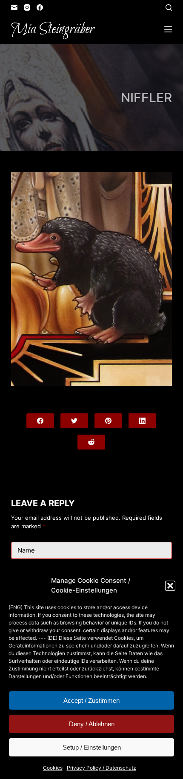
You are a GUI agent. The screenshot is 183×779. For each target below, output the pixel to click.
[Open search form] (169, 7)
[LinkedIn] (142, 420)
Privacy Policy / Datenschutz (101, 768)
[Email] (14, 7)
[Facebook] (40, 7)
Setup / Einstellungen (92, 747)
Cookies (53, 768)
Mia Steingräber (52, 29)
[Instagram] (27, 7)
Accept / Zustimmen (91, 700)
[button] (170, 585)
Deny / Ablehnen (91, 723)
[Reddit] (91, 442)
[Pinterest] (108, 420)
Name (26, 550)
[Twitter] (74, 420)
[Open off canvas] (168, 29)
